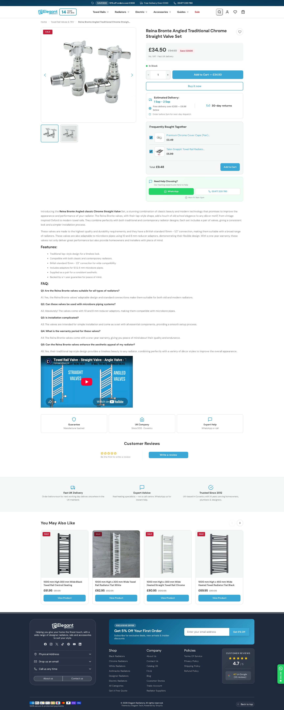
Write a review (168, 455)
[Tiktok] (63, 644)
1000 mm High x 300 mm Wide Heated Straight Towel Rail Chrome (166, 583)
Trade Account (154, 685)
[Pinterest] (68, 644)
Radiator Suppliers (156, 690)
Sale (197, 12)
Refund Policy (191, 670)
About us (48, 678)
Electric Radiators (118, 680)
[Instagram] (51, 644)
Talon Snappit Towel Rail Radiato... (185, 149)
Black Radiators (117, 656)
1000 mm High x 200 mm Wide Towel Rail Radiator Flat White (115, 583)
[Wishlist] (235, 12)
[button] (45, 75)
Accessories (161, 12)
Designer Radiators (119, 675)
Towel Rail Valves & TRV (62, 22)
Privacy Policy (191, 661)
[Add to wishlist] (239, 31)
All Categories (116, 685)
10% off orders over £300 (116, 3)
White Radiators (117, 666)
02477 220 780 (185, 3)
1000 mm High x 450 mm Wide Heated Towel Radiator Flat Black (216, 583)
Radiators (120, 12)
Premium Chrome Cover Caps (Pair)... (188, 135)
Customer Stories (156, 680)
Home (44, 22)
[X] (57, 644)
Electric (139, 12)
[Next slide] (240, 523)
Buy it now (194, 86)
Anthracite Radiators (119, 670)
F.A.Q (149, 670)
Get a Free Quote (118, 690)
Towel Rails (99, 12)
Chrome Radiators (118, 661)
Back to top (247, 704)
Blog (149, 675)
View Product (65, 598)
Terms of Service (193, 656)
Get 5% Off (239, 631)
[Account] (227, 12)
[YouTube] (74, 644)
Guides (181, 12)
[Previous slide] (232, 523)
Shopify (159, 705)
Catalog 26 (152, 666)
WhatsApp (173, 191)
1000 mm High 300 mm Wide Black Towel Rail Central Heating (63, 583)
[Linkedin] (80, 644)
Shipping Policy (192, 666)
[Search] (219, 12)
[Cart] (243, 12)
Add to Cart (230, 166)
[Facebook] (45, 644)
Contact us (77, 678)
